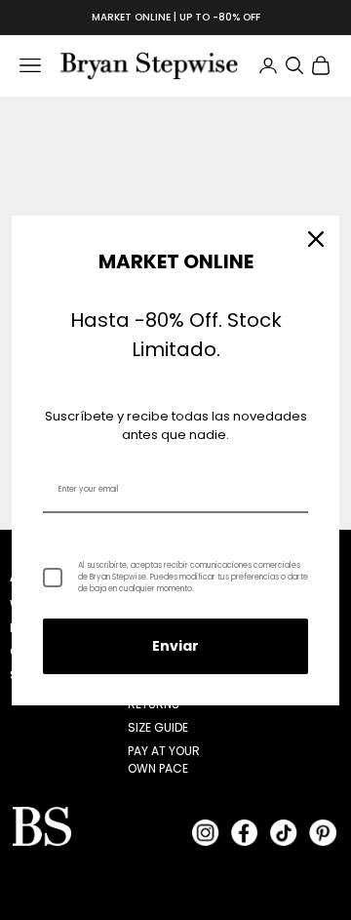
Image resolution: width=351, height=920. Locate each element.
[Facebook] (244, 832)
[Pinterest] (322, 832)
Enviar (175, 646)
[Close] (315, 239)
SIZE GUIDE (158, 727)
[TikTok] (283, 832)
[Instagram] (205, 832)
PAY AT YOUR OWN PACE (164, 759)
